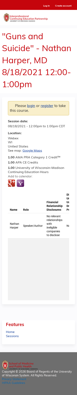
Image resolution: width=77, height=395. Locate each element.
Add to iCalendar (30, 183)
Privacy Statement (14, 379)
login (31, 106)
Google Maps (32, 150)
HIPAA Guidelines (13, 383)
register (47, 106)
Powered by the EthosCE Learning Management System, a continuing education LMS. (61, 392)
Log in (46, 6)
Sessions (12, 336)
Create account (63, 6)
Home (10, 332)
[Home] (38, 16)
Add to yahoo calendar (21, 183)
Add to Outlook (39, 183)
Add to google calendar (12, 183)
